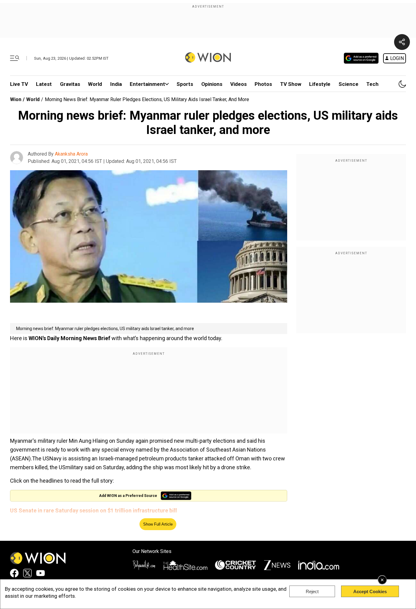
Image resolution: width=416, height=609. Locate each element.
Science (348, 84)
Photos (263, 84)
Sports (185, 84)
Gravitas (70, 84)
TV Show (290, 84)
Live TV (19, 84)
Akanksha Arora (71, 154)
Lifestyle (319, 84)
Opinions (211, 84)
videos (238, 84)
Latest (44, 84)
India (116, 84)
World (95, 84)
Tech (372, 84)
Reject (312, 591)
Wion (15, 99)
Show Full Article (158, 524)
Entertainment (147, 84)
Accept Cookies (370, 591)
